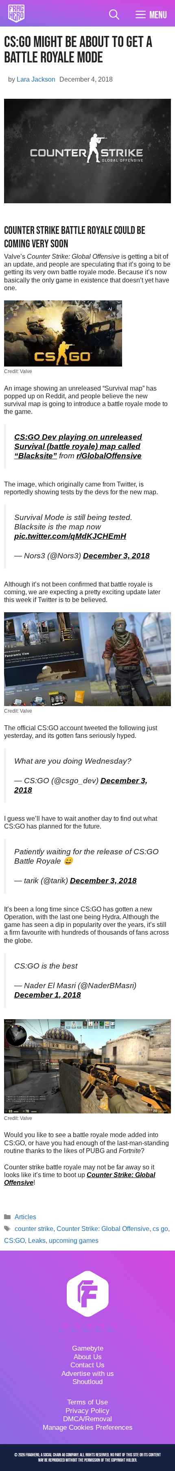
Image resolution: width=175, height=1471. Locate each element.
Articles (25, 1216)
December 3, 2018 (116, 555)
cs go (160, 1228)
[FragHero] (16, 13)
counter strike (34, 1228)
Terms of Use (87, 1402)
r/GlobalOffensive (109, 455)
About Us (88, 1357)
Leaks (37, 1240)
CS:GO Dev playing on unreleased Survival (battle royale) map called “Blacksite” (78, 446)
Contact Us (87, 1365)
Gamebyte (87, 1348)
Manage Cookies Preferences (88, 1427)
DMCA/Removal (87, 1419)
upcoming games (73, 1240)
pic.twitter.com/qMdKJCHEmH (70, 536)
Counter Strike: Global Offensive (103, 1228)
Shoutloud (87, 1382)
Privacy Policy (87, 1411)
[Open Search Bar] (114, 15)
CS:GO (14, 1240)
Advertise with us (87, 1374)
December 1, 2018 (47, 995)
